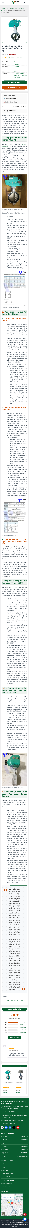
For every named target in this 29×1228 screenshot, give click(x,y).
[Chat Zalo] (25, 1219)
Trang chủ (4, 8)
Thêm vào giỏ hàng (14, 82)
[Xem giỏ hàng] (25, 2)
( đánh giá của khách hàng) (15, 57)
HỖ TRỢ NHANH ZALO (14, 87)
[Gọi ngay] (25, 1214)
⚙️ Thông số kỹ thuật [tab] (9, 98)
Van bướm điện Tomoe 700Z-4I (16, 1000)
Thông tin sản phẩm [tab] (9, 95)
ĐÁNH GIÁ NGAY (14, 1037)
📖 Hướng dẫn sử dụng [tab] (10, 102)
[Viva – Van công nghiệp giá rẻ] (15, 2)
